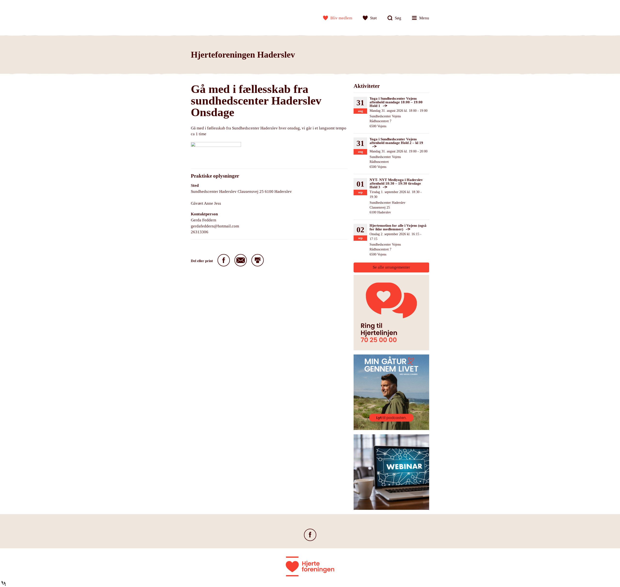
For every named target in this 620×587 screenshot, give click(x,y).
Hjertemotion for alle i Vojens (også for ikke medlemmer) (398, 227)
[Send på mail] (240, 260)
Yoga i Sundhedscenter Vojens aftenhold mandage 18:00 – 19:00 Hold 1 (396, 102)
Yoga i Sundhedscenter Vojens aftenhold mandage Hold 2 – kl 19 (396, 141)
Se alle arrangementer (391, 267)
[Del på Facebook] (223, 260)
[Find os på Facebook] (310, 535)
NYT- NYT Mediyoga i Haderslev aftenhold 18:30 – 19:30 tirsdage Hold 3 (396, 183)
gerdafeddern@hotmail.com (215, 226)
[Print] (257, 260)
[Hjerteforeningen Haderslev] (206, 17)
